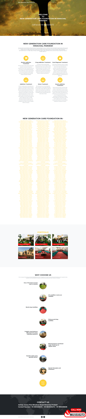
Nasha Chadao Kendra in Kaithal (26, 178)
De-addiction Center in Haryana (60, 167)
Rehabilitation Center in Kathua (43, 208)
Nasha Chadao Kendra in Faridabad (26, 171)
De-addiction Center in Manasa (60, 155)
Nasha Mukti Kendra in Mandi (60, 137)
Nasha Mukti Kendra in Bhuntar (43, 132)
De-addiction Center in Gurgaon (60, 173)
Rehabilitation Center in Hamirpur (43, 196)
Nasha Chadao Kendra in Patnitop (26, 213)
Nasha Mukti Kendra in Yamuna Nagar (43, 130)
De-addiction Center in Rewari (60, 186)
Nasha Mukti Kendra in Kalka (43, 121)
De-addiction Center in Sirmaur (60, 204)
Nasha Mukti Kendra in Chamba (60, 125)
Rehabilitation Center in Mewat (43, 182)
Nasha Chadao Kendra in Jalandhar (26, 152)
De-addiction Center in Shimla (60, 203)
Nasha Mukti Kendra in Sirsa (43, 129)
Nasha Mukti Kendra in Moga (26, 129)
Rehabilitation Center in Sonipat (43, 190)
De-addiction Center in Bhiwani (60, 169)
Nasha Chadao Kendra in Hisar (26, 174)
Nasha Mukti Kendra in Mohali (60, 133)
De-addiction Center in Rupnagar (60, 159)
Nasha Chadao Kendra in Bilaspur (26, 194)
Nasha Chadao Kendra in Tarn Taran (26, 166)
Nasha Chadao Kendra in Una (26, 206)
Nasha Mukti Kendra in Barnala (26, 141)
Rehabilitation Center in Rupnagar (43, 159)
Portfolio (60, 2)
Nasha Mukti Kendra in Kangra (43, 137)
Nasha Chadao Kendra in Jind (26, 177)
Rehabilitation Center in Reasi (43, 210)
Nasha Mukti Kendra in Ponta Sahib (60, 129)
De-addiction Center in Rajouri (60, 209)
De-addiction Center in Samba (60, 211)
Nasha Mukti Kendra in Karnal (43, 125)
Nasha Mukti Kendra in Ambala (43, 122)
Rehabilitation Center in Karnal (43, 179)
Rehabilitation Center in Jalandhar (43, 152)
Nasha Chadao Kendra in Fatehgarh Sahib (26, 147)
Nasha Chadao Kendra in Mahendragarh (26, 181)
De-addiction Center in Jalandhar (60, 152)
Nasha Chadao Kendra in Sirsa (26, 188)
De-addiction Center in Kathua (60, 208)
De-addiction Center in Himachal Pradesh (60, 193)
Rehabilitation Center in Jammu (43, 207)
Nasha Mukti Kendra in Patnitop (60, 141)
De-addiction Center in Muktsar (60, 157)
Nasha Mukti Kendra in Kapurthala (26, 127)
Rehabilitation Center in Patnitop (43, 213)
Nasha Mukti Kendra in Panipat (60, 127)
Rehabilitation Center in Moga (43, 156)
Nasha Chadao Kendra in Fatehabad (26, 172)
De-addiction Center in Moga (60, 156)
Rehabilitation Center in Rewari (43, 186)
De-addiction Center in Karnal (60, 179)
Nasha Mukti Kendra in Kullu (43, 141)
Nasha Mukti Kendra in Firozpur (26, 134)
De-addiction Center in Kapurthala (60, 153)
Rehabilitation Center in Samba (43, 211)
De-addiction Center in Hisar (60, 174)
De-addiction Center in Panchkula (60, 184)
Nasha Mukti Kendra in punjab (26, 120)
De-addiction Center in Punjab (60, 142)
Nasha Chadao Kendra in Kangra (26, 197)
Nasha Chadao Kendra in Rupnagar (26, 159)
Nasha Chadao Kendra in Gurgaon (26, 173)
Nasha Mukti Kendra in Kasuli (43, 134)
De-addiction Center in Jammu (60, 207)
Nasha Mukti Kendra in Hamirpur (43, 135)
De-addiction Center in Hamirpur (60, 196)
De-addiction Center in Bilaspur (60, 194)
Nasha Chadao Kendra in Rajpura (26, 217)
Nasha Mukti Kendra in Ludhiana (26, 139)
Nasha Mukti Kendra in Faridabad (43, 126)
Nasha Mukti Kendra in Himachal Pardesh (60, 121)
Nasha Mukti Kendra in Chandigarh (60, 132)
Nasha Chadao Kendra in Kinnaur (26, 198)
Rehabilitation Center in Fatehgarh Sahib (43, 147)
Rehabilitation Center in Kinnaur (43, 198)
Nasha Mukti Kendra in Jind (43, 127)
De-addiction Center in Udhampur (60, 214)
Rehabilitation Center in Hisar (43, 174)
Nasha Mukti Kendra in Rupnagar (26, 125)
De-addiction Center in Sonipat (60, 190)
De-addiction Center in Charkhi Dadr (60, 170)
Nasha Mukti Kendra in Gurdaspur (26, 137)
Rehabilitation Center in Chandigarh (43, 192)
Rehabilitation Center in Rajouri (43, 209)
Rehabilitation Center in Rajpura (43, 217)
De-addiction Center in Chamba (60, 195)
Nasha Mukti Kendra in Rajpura (26, 140)
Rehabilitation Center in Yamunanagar (43, 191)
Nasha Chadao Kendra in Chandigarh (26, 192)
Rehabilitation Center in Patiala (43, 158)
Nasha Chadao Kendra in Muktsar (26, 157)
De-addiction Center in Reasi (60, 210)
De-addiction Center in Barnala (60, 144)
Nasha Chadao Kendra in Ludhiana (26, 154)
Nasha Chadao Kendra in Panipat (26, 185)
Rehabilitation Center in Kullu (43, 199)
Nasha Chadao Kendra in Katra (26, 212)
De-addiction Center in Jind (60, 177)
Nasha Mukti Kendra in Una (43, 138)
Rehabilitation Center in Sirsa (43, 188)
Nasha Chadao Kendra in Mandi (26, 201)
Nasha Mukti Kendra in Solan (43, 139)
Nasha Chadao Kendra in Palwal (26, 183)
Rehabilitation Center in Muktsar (43, 157)
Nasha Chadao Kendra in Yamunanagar (26, 191)
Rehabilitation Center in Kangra (43, 197)
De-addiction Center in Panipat (60, 185)
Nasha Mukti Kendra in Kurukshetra (43, 124)
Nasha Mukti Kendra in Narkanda (43, 133)
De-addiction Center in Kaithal (60, 178)
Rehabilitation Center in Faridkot (43, 146)
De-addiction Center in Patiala (60, 158)
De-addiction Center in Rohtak (60, 187)
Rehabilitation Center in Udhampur (43, 214)
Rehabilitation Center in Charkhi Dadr (43, 170)
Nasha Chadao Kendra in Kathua (26, 208)
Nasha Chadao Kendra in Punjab (26, 142)
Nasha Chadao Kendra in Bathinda (26, 145)
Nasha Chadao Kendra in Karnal (26, 179)
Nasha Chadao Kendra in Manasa (26, 155)
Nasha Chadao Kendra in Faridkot (26, 146)
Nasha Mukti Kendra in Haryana (60, 124)
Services (55, 2)
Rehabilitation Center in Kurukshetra (43, 180)
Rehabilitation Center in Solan (43, 205)
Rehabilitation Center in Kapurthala (43, 153)
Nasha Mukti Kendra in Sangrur (26, 133)
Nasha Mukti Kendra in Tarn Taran (26, 130)
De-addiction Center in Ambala (60, 168)
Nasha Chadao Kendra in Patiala (26, 158)
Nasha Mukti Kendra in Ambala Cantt (43, 120)
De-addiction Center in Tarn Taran (60, 166)
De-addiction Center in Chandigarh (60, 192)
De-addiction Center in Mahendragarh (60, 181)
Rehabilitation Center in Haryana (43, 167)
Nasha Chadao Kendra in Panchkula (26, 184)
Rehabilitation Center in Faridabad (43, 171)
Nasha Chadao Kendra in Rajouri (26, 209)
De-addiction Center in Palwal (60, 183)
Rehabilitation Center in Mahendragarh (43, 181)
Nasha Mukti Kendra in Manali (60, 138)
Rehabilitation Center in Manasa (43, 155)
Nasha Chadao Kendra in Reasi (26, 210)
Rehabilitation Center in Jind (43, 177)
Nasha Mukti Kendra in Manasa (26, 126)
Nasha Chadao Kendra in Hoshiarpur (26, 151)
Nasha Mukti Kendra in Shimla (60, 134)
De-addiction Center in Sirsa (60, 188)
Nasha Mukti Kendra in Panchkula (43, 128)
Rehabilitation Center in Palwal (43, 183)
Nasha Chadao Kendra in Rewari (26, 186)
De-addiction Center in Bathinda (60, 145)
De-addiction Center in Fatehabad (60, 172)
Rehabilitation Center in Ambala (43, 168)
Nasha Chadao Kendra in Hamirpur (26, 196)
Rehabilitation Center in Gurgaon (43, 173)
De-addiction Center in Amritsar (60, 143)
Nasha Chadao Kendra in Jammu (26, 207)
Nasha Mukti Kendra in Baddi (43, 140)
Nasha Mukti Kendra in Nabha (26, 122)
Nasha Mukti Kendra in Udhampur (60, 140)
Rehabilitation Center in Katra (43, 212)
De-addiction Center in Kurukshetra (60, 180)
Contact (65, 2)
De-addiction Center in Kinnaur (60, 198)
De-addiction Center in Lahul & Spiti (60, 200)
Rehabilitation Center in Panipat (43, 185)
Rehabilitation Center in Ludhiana (43, 154)
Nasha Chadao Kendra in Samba (26, 211)
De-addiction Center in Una (60, 206)
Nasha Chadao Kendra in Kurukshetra (26, 180)
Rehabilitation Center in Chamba (43, 195)
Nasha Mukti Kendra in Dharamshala (60, 135)
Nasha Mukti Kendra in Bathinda (26, 131)
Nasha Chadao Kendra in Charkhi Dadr (26, 170)
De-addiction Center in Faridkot (60, 146)
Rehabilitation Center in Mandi (43, 201)
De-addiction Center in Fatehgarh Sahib (60, 147)
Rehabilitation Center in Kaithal (43, 178)
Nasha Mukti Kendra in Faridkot (26, 124)
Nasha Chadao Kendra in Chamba (26, 195)
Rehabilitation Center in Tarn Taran (43, 166)
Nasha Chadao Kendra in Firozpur (26, 148)
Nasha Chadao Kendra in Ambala (26, 168)
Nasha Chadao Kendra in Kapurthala (25, 153)
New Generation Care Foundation (26, 2)
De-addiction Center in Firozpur (60, 148)
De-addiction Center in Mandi (60, 201)
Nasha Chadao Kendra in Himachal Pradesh (26, 193)
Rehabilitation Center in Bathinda (43, 145)
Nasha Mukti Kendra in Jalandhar (26, 135)
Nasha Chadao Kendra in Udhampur (26, 214)
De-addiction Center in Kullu (60, 199)
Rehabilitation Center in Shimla (43, 203)
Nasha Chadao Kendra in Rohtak (26, 187)
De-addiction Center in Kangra (60, 197)
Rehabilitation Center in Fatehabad (43, 172)
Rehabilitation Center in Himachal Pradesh (43, 193)
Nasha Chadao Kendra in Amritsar (26, 143)
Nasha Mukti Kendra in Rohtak (43, 131)
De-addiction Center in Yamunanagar (60, 191)
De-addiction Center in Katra (60, 212)
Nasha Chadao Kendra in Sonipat (26, 190)
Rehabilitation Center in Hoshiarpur (43, 151)
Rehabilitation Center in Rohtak (43, 187)
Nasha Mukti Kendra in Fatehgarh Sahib (26, 121)
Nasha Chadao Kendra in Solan (26, 205)
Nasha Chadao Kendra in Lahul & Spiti (26, 200)
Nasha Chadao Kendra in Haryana (26, 167)
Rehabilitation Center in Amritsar (43, 143)
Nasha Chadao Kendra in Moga (26, 156)
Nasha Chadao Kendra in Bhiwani (26, 169)
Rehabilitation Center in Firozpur (43, 148)
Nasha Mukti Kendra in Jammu (60, 122)
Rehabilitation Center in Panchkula (43, 184)
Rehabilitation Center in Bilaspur (43, 194)
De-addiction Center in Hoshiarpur (60, 151)
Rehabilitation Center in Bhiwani (43, 169)
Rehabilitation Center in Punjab (43, 142)
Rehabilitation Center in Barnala (43, 144)
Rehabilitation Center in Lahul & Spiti (43, 200)
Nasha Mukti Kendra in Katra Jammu (60, 139)
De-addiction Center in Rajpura (60, 217)
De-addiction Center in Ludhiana (60, 154)
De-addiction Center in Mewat (60, 182)
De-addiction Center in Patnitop (60, 213)
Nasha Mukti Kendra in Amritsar (26, 138)
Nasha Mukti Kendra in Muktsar (26, 128)
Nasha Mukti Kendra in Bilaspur (60, 130)
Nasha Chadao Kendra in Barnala (26, 144)
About (50, 2)
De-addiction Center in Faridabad (60, 171)
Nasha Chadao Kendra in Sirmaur (26, 204)
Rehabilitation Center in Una (43, 206)
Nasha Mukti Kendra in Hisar (60, 126)
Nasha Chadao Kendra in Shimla (26, 203)
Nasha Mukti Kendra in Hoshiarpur (26, 132)
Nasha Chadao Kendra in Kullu (26, 199)
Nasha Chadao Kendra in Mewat (26, 182)
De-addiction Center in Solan (60, 205)
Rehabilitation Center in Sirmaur (43, 204)
